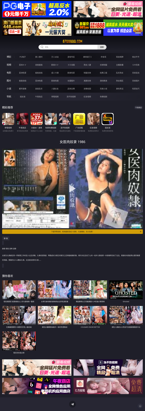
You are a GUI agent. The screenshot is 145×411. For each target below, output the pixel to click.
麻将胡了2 (87, 57)
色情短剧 (103, 96)
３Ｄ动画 (71, 65)
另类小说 (103, 88)
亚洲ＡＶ (22, 65)
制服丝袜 (87, 73)
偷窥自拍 (22, 80)
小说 (9, 88)
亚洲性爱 (22, 73)
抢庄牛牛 (135, 57)
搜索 (102, 47)
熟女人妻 (87, 65)
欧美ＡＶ (55, 65)
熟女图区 (119, 80)
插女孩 (22, 96)
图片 (9, 80)
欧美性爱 (71, 73)
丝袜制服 (103, 65)
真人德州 (38, 57)
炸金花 (103, 57)
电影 (9, 72)
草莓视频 (55, 96)
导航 (9, 96)
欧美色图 (55, 80)
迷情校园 (87, 88)
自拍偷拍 (38, 65)
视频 (9, 64)
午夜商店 (38, 96)
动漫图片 (71, 80)
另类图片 (135, 80)
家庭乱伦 (38, 88)
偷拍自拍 (38, 73)
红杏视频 (87, 96)
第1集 (6, 238)
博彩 (9, 56)
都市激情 (22, 88)
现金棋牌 (119, 57)
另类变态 (135, 73)
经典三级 (103, 73)
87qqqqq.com (72, 41)
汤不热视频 (71, 96)
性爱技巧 (135, 88)
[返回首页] (140, 406)
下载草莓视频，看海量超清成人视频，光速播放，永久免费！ (72, 231)
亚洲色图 (38, 80)
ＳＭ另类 (135, 65)
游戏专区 (71, 57)
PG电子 (23, 57)
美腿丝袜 (87, 80)
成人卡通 (55, 73)
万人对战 (55, 57)
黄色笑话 (119, 88)
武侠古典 (71, 88)
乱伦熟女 (119, 73)
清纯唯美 (103, 80)
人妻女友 (55, 88)
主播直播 (119, 65)
